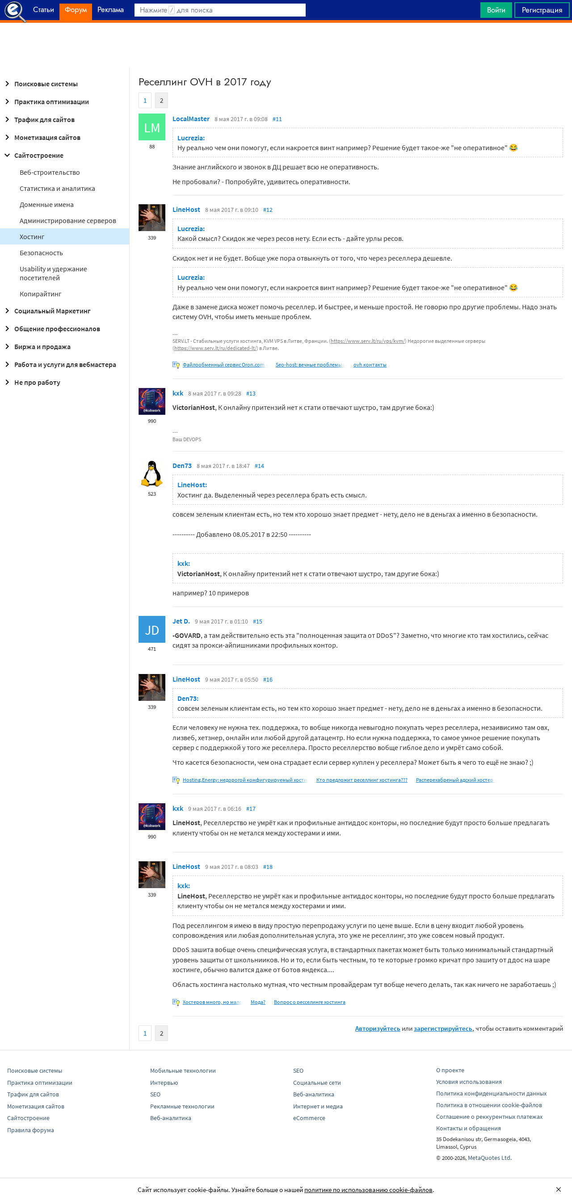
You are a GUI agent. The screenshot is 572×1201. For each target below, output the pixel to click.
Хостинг (32, 236)
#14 (259, 466)
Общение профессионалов (57, 328)
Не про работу (37, 382)
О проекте (450, 1070)
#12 (268, 210)
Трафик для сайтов (44, 119)
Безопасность (41, 252)
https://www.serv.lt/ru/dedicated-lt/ (215, 348)
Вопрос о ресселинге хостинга (309, 1002)
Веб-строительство (50, 172)
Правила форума (30, 1130)
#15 (257, 621)
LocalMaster (191, 118)
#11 (277, 119)
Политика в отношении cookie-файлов (489, 1105)
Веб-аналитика (170, 1118)
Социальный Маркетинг (52, 310)
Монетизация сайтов (47, 137)
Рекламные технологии (182, 1106)
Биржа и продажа (42, 346)
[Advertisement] (286, 45)
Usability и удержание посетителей (53, 273)
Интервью (164, 1083)
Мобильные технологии (183, 1070)
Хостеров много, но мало (212, 1002)
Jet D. (181, 620)
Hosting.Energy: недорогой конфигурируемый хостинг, (248, 779)
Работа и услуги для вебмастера (65, 364)
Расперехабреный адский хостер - (456, 779)
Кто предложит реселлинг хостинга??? (362, 779)
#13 (251, 393)
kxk (177, 392)
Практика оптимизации (51, 101)
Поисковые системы (46, 83)
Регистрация (542, 9)
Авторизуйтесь (377, 1028)
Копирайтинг (41, 293)
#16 (268, 679)
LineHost (186, 209)
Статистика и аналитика (57, 188)
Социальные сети (317, 1083)
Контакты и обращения (468, 1128)
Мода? (258, 1002)
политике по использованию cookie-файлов (368, 1189)
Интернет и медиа (318, 1106)
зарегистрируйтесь (443, 1028)
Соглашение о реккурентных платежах (489, 1117)
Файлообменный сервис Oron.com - (225, 364)
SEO (155, 1094)
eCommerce (309, 1118)
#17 (251, 809)
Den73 (182, 465)
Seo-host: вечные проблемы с (310, 364)
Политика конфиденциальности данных (491, 1093)
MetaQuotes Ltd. (490, 1158)
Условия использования (469, 1082)
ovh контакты (370, 364)
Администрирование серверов (68, 220)
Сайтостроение (38, 155)
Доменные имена (47, 204)
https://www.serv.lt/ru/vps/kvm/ (368, 340)
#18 (268, 867)
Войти (496, 9)
